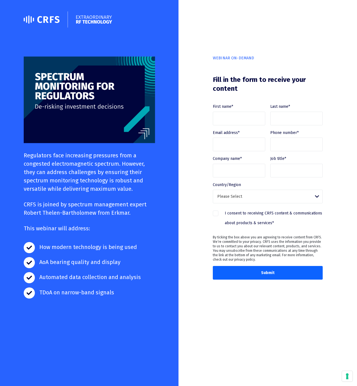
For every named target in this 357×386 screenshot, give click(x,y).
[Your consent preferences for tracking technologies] (347, 376)
